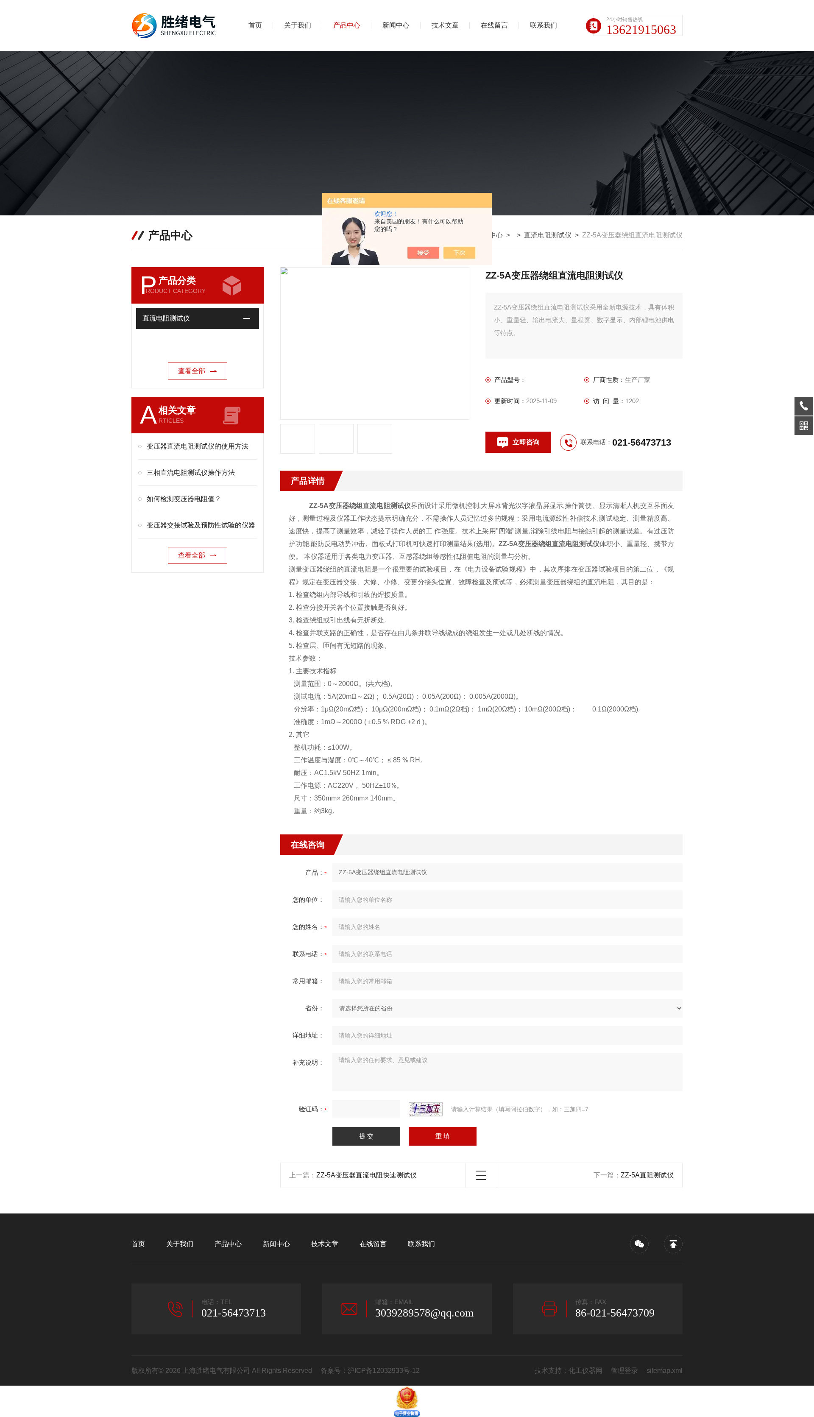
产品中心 (346, 25)
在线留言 (494, 25)
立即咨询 (526, 442)
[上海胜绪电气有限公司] (175, 25)
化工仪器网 (585, 1370)
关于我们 (297, 25)
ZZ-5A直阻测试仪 (647, 1175)
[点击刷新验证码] (426, 1109)
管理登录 (624, 1370)
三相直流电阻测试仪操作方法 (191, 472)
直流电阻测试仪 (547, 235)
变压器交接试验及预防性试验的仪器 (201, 525)
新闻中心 (396, 25)
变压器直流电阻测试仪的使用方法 (197, 446)
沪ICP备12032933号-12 (384, 1370)
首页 (255, 25)
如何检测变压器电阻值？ (184, 498)
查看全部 (191, 370)
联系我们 (543, 25)
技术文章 (445, 25)
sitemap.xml (665, 1370)
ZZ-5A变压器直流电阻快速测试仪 (366, 1175)
